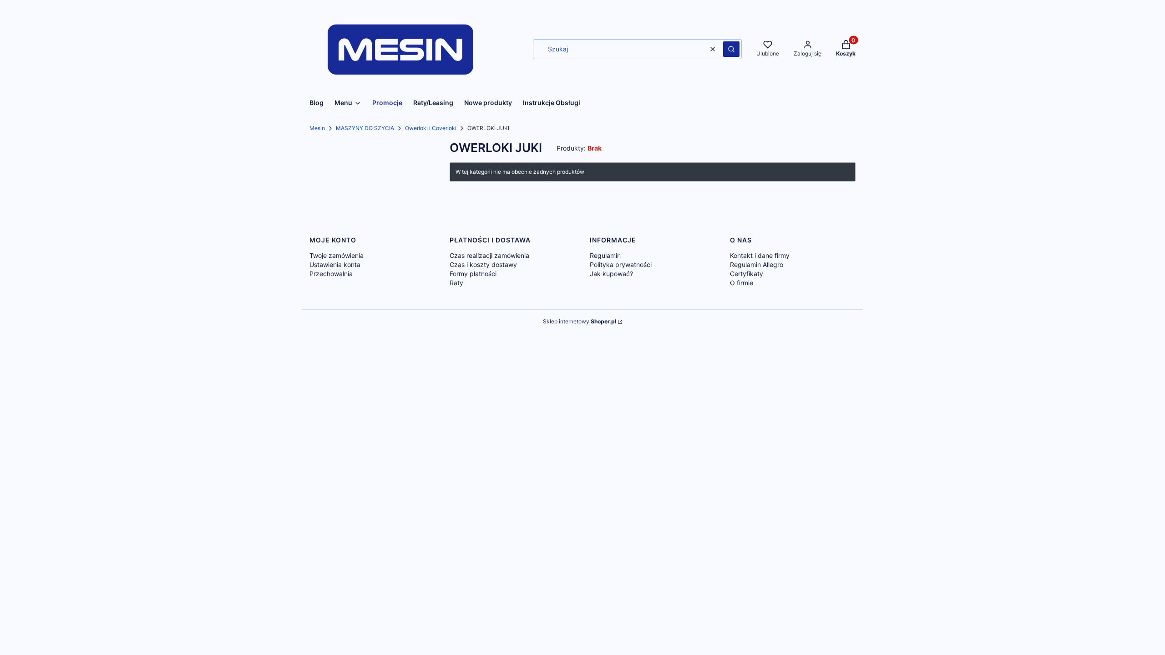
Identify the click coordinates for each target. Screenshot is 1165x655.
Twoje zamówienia (336, 255)
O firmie (741, 283)
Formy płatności (473, 273)
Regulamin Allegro (756, 264)
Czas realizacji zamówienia (489, 255)
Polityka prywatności (621, 264)
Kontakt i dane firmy (760, 255)
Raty (456, 283)
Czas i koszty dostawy (483, 264)
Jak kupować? (611, 273)
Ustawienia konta (334, 264)
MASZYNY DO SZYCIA (365, 128)
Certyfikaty (746, 273)
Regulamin (605, 255)
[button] (731, 49)
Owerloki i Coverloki (430, 128)
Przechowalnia (331, 273)
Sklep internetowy (579, 321)
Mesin (317, 128)
